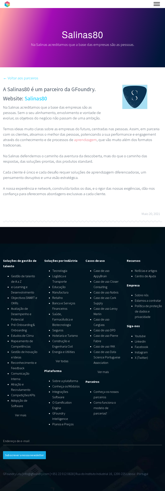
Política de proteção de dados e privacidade (148, 311)
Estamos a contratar (148, 300)
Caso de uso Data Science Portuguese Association (107, 357)
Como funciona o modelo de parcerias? (105, 407)
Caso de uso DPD (105, 330)
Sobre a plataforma (65, 381)
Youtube (140, 336)
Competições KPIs (23, 395)
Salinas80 (36, 98)
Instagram (141, 352)
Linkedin (140, 341)
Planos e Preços (62, 424)
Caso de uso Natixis (106, 292)
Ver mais (20, 415)
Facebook (141, 347)
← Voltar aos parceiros (20, 78)
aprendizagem (85, 139)
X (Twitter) (141, 358)
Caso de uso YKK (104, 346)
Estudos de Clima (22, 336)
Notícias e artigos (146, 271)
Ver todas (62, 361)
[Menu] (157, 4)
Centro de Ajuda (145, 276)
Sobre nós (141, 295)
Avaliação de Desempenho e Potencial (21, 313)
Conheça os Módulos (65, 386)
